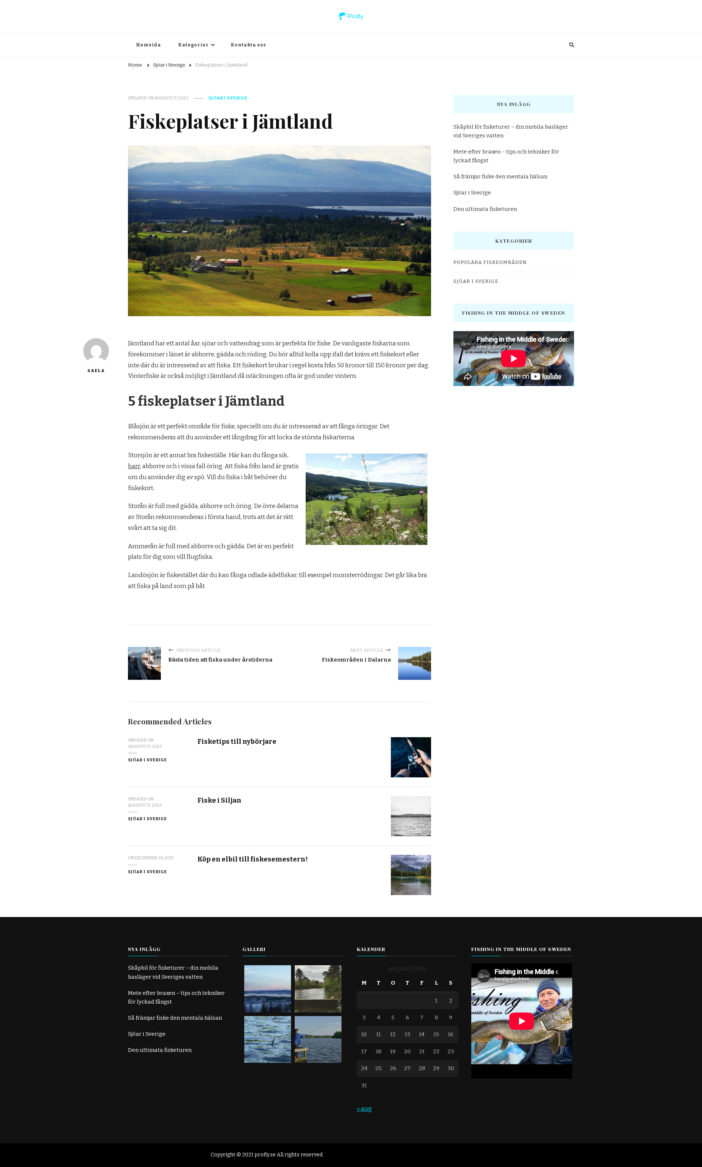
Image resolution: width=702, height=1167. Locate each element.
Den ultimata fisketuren (485, 209)
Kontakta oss (248, 45)
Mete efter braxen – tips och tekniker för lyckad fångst (506, 156)
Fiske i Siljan (219, 800)
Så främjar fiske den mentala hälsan (500, 176)
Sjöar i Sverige (228, 98)
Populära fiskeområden (490, 262)
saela (96, 370)
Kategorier (193, 45)
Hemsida (148, 45)
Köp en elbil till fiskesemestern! (252, 859)
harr (134, 466)
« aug (364, 1109)
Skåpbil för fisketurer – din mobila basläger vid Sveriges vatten (510, 131)
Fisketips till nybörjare (236, 741)
